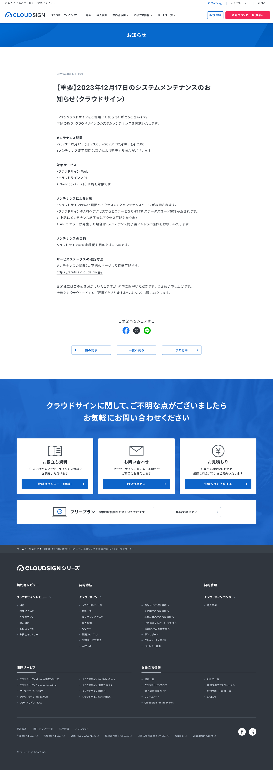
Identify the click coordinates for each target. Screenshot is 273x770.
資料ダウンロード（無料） (248, 15)
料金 (88, 15)
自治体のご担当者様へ (156, 605)
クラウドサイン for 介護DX (34, 696)
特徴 (22, 605)
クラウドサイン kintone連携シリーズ (39, 679)
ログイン (213, 3)
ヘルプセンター (240, 3)
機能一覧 (87, 611)
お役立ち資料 (27, 628)
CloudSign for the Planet (159, 702)
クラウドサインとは (92, 605)
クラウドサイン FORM (31, 691)
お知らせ (263, 3)
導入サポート (151, 634)
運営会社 (22, 728)
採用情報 (64, 728)
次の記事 (181, 350)
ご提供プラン (27, 617)
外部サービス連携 (91, 640)
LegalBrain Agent (203, 735)
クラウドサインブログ (155, 685)
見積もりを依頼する (218, 484)
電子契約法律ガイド (155, 691)
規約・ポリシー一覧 (43, 728)
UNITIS (179, 735)
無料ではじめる (187, 512)
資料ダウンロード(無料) (55, 484)
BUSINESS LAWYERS (83, 735)
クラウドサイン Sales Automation (38, 685)
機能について (27, 611)
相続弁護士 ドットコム (117, 735)
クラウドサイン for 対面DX (96, 696)
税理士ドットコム (53, 735)
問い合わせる (136, 484)
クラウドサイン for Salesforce (98, 679)
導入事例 (102, 15)
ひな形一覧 (213, 679)
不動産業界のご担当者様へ (159, 617)
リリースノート (151, 696)
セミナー (86, 628)
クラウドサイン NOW (31, 702)
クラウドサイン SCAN (94, 691)
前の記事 (91, 350)
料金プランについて (92, 617)
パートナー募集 (152, 646)
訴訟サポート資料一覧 (219, 691)
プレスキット (81, 728)
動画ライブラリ (90, 634)
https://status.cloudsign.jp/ (80, 272)
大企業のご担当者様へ (156, 611)
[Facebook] (126, 330)
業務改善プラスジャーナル (221, 685)
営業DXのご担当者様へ (157, 628)
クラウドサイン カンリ (217, 597)
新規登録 (215, 15)
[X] (136, 330)
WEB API (87, 646)
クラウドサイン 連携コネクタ (97, 685)
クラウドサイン (88, 597)
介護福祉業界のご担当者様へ (160, 622)
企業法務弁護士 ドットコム (152, 735)
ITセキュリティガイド (155, 640)
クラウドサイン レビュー (32, 597)
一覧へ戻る (136, 350)
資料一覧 (149, 679)
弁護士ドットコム (26, 735)
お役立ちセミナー (29, 634)
